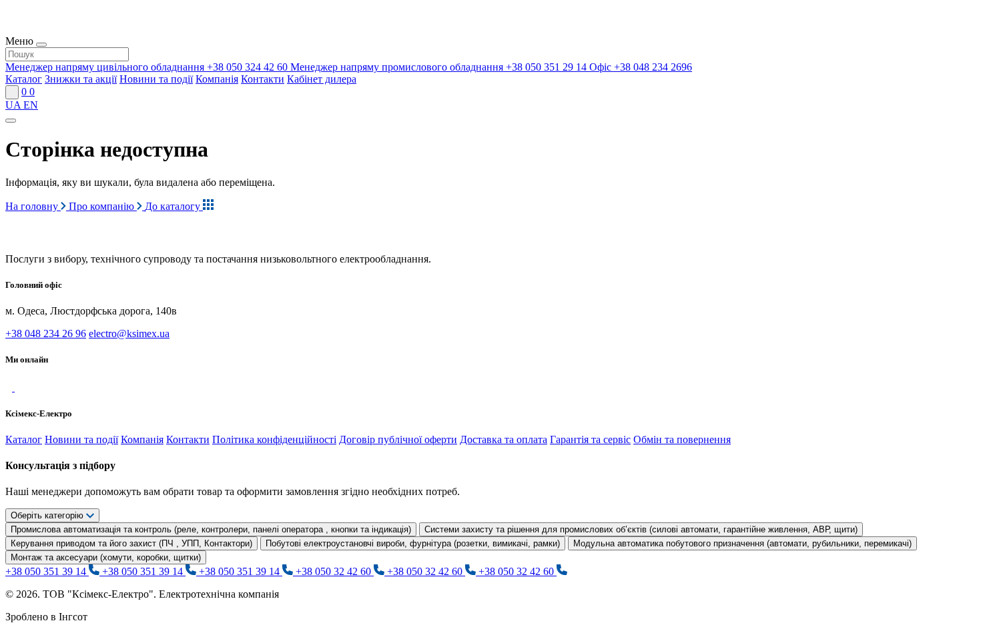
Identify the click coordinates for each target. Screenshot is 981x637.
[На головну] (66, 236)
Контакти (262, 79)
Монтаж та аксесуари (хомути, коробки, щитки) (106, 557)
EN (30, 105)
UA (14, 105)
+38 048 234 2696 (640, 67)
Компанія (217, 79)
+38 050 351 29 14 (439, 67)
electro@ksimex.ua (129, 333)
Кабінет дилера (321, 79)
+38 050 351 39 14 (47, 571)
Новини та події (156, 79)
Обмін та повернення (682, 439)
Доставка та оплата (503, 439)
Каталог (23, 79)
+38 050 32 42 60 (335, 571)
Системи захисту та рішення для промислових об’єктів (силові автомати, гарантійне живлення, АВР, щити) (641, 529)
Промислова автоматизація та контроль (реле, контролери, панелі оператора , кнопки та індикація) (211, 529)
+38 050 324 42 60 (147, 67)
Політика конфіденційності (274, 439)
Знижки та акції (81, 79)
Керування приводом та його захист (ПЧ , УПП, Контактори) (131, 543)
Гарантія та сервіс (590, 439)
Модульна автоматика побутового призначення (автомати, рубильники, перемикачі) (742, 543)
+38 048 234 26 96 (45, 333)
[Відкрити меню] (10, 121)
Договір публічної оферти (398, 439)
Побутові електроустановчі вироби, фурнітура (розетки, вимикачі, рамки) (413, 543)
